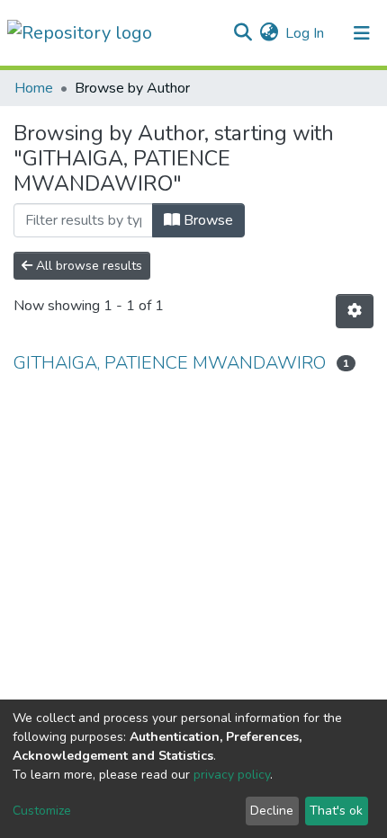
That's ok (336, 810)
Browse (206, 220)
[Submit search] (242, 33)
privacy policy (232, 774)
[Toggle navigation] (362, 33)
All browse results (87, 265)
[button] (268, 33)
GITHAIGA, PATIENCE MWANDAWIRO (170, 363)
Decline (271, 810)
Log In (305, 33)
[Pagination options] (355, 311)
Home (33, 88)
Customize (42, 810)
